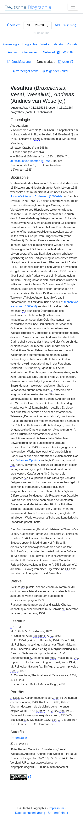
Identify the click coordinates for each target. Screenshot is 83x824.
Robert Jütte (18, 737)
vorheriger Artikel (27, 71)
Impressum (56, 808)
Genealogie (11, 44)
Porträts (72, 44)
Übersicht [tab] (13, 25)
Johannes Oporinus (28, 460)
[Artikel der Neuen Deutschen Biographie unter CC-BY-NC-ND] (20, 776)
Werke (45, 44)
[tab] (38, 25)
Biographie (29, 44)
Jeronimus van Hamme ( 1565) (30, 160)
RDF (69, 52)
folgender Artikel (56, 71)
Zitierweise (29, 52)
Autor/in (13, 52)
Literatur (58, 44)
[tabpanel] (41, 412)
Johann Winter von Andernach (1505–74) (36, 196)
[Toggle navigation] (73, 7)
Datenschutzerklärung (30, 812)
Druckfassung (20, 61)
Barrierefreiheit (58, 812)
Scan (65, 62)
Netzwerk (50, 52)
